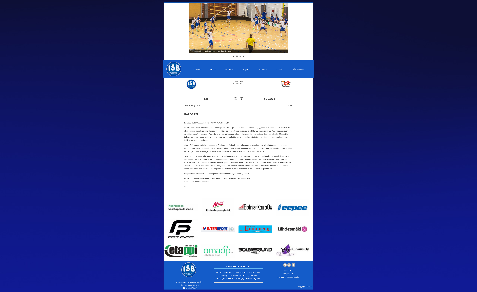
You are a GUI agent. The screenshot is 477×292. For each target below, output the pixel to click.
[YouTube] (289, 265)
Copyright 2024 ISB (305, 287)
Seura (213, 69)
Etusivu (196, 69)
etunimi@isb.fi (191, 288)
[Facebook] (293, 265)
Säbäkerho (298, 69)
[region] (238, 31)
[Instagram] (285, 265)
